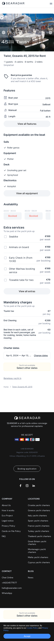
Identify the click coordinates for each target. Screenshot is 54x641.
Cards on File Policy (11, 531)
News (30, 577)
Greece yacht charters (39, 510)
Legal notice (8, 520)
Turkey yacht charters (38, 531)
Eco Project (7, 515)
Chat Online (7, 577)
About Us (6, 505)
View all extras (27, 291)
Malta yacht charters (38, 557)
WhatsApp (7, 593)
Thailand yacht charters (39, 536)
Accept (27, 636)
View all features (27, 123)
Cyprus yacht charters (39, 562)
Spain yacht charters (38, 520)
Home (6, 387)
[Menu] (51, 4)
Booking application (27, 468)
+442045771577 (9, 582)
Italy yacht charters (37, 515)
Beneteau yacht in (12, 378)
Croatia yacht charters (39, 505)
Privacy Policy (8, 525)
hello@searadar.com (12, 588)
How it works (8, 510)
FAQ (4, 536)
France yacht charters (38, 525)
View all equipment (27, 193)
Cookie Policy (32, 628)
